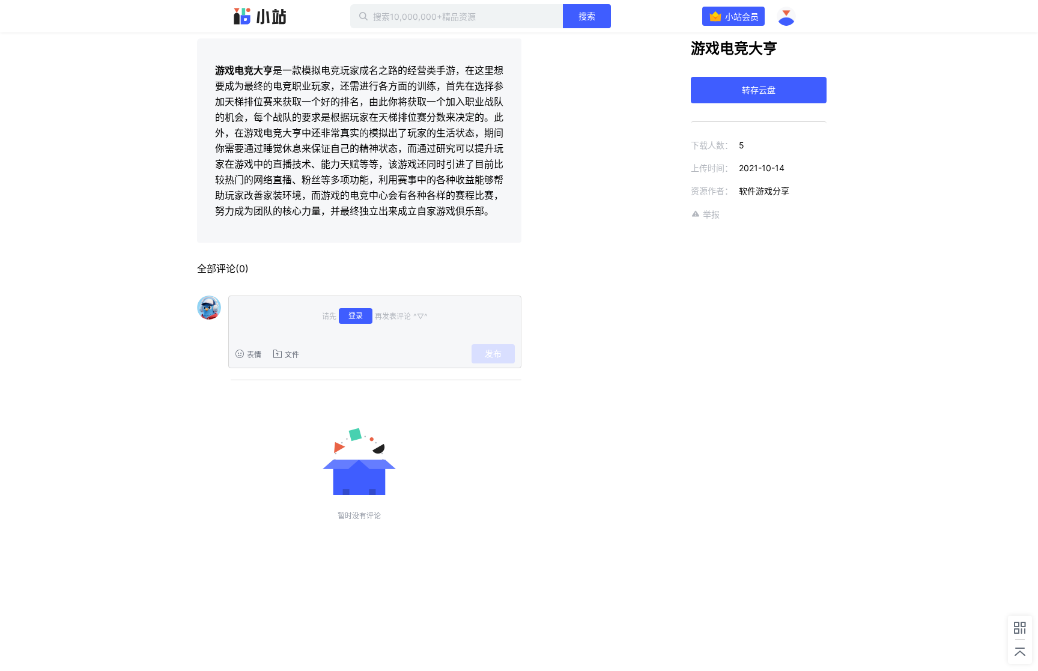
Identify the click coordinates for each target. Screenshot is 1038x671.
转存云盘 (758, 90)
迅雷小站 (260, 16)
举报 (711, 214)
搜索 (586, 16)
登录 (355, 315)
